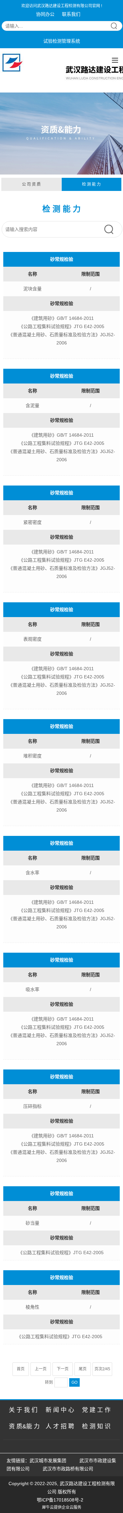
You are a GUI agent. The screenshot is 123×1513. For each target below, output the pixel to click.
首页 (21, 1369)
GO (74, 1382)
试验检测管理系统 (61, 41)
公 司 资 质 (31, 184)
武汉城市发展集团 (48, 1460)
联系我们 (71, 14)
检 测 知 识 (96, 1426)
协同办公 (45, 14)
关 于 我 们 (23, 1410)
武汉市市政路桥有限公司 (69, 1468)
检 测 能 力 (91, 184)
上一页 (41, 1369)
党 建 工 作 (96, 1410)
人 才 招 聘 (60, 1426)
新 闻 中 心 (60, 1410)
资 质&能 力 (24, 1426)
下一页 (63, 1369)
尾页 (83, 1369)
